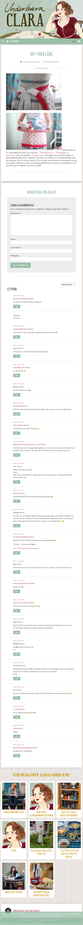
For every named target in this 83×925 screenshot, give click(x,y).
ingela (15, 348)
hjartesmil (17, 318)
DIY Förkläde (41, 54)
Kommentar (16, 213)
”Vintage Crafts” (37, 155)
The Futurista (18, 425)
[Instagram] (8, 911)
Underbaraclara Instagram (26, 911)
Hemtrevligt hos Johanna (22, 748)
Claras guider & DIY (31, 62)
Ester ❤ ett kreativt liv (21, 583)
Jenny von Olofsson (20, 299)
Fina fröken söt (18, 367)
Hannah (16, 493)
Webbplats (14, 256)
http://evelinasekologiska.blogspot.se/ (26, 548)
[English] (74, 41)
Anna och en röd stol (21, 603)
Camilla (16, 709)
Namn (13, 239)
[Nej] (78, 918)
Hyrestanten (17, 406)
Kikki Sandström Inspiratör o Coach (26, 444)
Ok (41, 920)
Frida (15, 728)
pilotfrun (16, 665)
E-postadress (16, 247)
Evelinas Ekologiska (20, 537)
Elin (14, 466)
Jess (14, 690)
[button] (12, 41)
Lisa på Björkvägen (20, 329)
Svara (17, 307)
